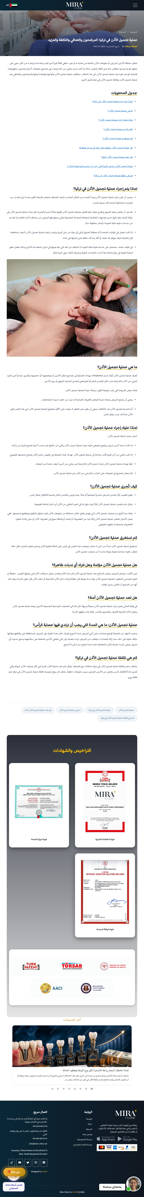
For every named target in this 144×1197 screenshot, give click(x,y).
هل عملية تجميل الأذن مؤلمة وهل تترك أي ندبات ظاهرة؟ (106, 148)
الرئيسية (89, 1118)
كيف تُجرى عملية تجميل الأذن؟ (118, 129)
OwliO (44, 1171)
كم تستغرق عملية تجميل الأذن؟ (118, 138)
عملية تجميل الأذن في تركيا (99, 710)
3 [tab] (80, 1089)
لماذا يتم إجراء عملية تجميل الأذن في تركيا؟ (112, 101)
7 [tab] (58, 1089)
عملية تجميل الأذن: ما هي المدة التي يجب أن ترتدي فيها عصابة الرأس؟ (100, 166)
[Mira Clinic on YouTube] (19, 1163)
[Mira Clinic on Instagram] (36, 1163)
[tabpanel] (72, 1055)
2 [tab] (86, 1089)
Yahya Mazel (131, 46)
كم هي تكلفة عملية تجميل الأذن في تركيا (117, 718)
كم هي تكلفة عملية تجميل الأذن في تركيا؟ (113, 175)
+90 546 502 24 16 (39, 1138)
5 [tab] (69, 1089)
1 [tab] (92, 1089)
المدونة (89, 1129)
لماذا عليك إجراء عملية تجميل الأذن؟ (116, 120)
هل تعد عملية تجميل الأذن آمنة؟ (117, 157)
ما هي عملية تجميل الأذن (70, 710)
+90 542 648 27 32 (39, 1126)
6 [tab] (63, 1089)
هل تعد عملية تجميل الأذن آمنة (38, 710)
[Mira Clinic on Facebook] (44, 1163)
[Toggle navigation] (135, 5)
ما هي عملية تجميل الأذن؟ (120, 111)
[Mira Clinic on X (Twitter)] (27, 1163)
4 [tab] (75, 1089)
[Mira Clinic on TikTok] (11, 1163)
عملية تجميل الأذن (126, 710)
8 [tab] (52, 1089)
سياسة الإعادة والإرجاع (83, 1144)
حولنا (90, 1123)
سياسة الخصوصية (84, 1139)
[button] (133, 1183)
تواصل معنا (87, 1134)
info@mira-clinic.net (38, 1143)
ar (7, 5)
